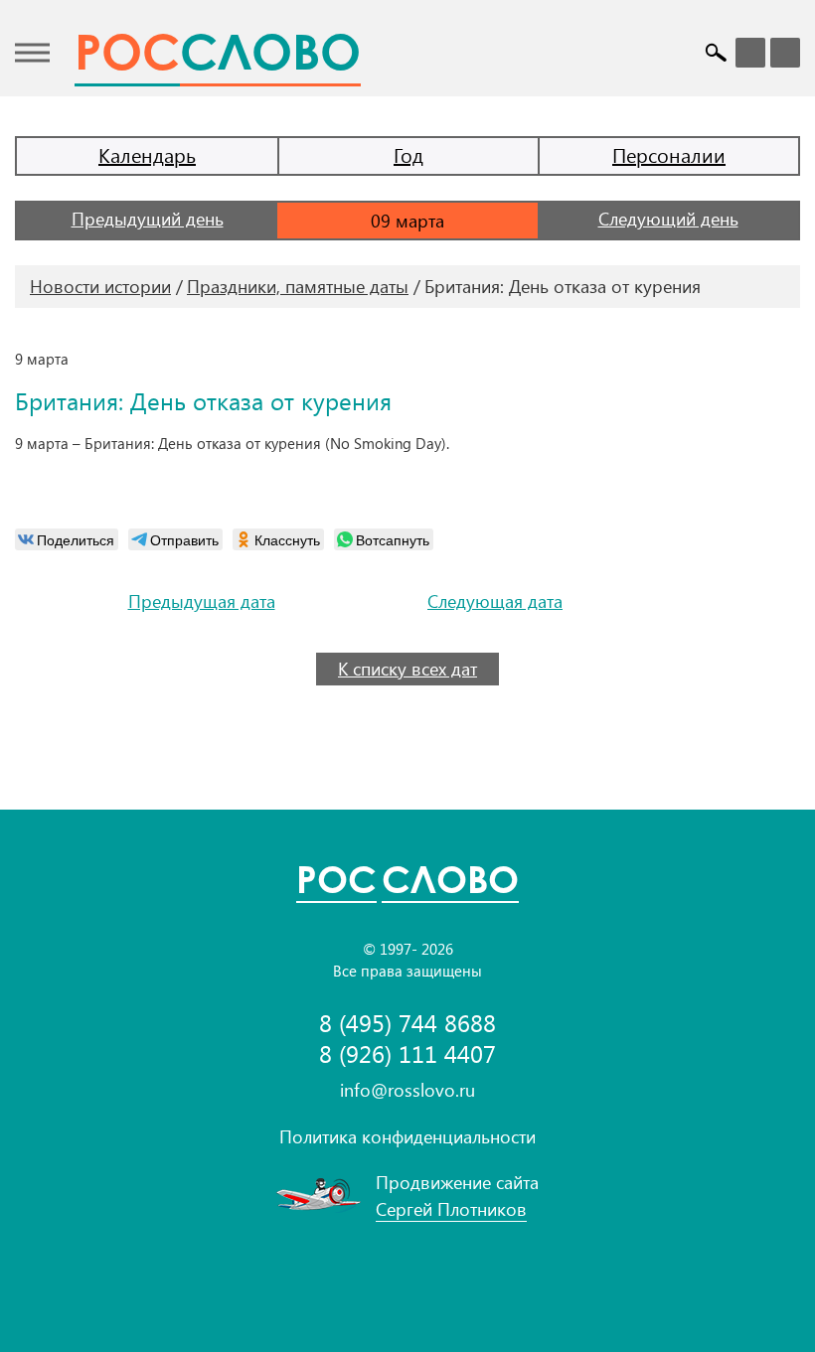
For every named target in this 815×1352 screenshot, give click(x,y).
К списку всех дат (407, 668)
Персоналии (669, 154)
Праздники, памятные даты (297, 286)
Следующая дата (495, 601)
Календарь (147, 154)
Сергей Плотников (451, 1209)
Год (408, 154)
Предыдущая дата (201, 601)
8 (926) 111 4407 (407, 1053)
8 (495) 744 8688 (407, 1022)
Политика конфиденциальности (407, 1136)
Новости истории (100, 286)
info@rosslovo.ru (407, 1090)
